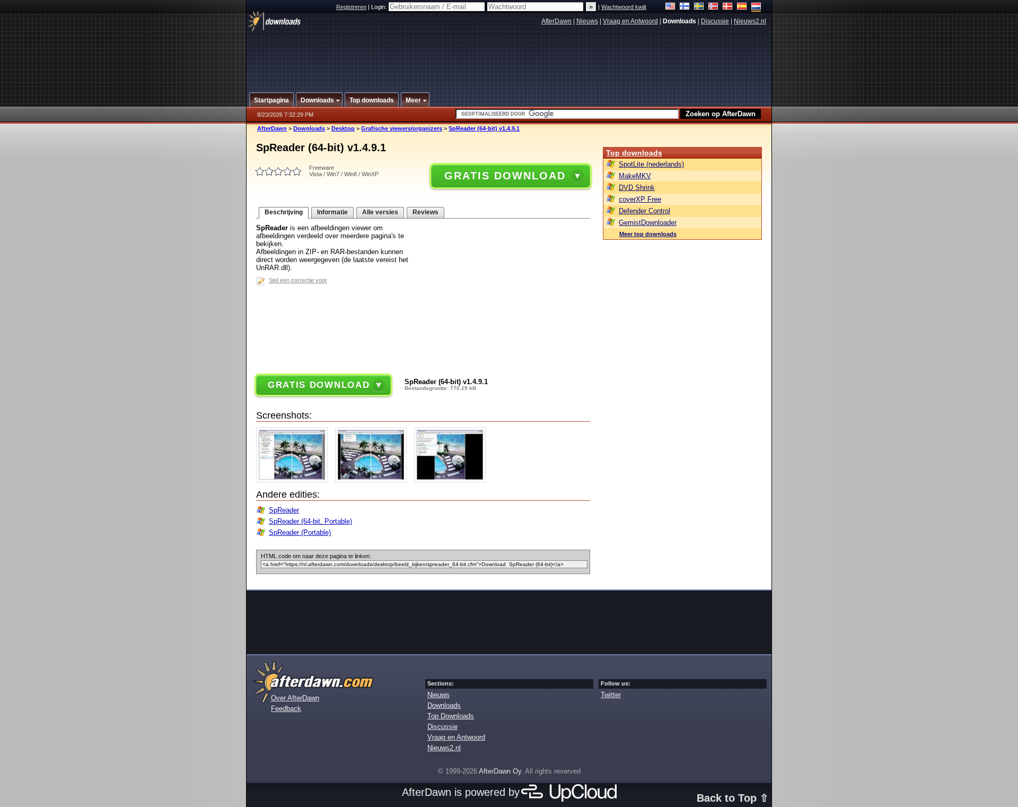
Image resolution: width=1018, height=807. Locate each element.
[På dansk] (728, 7)
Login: (379, 7)
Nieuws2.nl (750, 21)
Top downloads (634, 153)
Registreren (351, 7)
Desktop (343, 128)
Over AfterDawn (295, 698)
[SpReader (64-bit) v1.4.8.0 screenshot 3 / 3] (452, 480)
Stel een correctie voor (298, 280)
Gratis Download (504, 175)
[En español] (742, 7)
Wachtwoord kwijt (623, 7)
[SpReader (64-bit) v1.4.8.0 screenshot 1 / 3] (294, 480)
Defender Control (644, 211)
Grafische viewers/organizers (401, 128)
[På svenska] (699, 7)
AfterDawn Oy (500, 771)
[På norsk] (713, 7)
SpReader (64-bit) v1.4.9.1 (484, 128)
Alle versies (380, 212)
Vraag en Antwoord (630, 21)
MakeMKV (635, 176)
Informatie (332, 212)
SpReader (284, 510)
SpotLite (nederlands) (651, 164)
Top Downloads (450, 716)
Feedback (286, 709)
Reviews (425, 212)
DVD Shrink (637, 188)
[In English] (670, 7)
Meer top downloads (648, 234)
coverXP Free (640, 199)
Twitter (611, 695)
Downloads (309, 128)
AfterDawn (556, 21)
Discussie (715, 21)
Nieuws (587, 21)
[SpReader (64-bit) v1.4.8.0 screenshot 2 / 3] (373, 480)
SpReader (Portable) (300, 532)
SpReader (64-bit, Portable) (310, 521)
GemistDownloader (648, 223)
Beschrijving (284, 212)
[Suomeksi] (685, 7)
